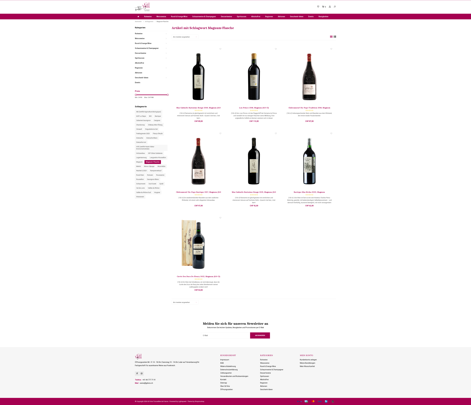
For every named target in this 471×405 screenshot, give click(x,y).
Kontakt (223, 380)
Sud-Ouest (152, 184)
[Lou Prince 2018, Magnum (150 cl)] (254, 77)
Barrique (158, 116)
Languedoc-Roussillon (158, 157)
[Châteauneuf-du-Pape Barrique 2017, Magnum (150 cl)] (198, 161)
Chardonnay (140, 125)
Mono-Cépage (149, 166)
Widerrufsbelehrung (228, 366)
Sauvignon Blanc (153, 179)
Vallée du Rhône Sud (143, 192)
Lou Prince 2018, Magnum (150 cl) (254, 108)
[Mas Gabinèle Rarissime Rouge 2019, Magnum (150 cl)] (198, 77)
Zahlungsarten (226, 373)
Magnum (139, 162)
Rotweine (148, 17)
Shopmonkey (199, 401)
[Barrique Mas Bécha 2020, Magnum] (309, 161)
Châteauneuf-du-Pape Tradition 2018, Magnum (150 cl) (309, 108)
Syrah (161, 184)
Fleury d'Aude (158, 133)
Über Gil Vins (225, 386)
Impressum (224, 360)
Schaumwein (140, 184)
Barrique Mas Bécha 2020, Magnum (309, 192)
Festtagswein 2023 (143, 133)
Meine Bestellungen (307, 363)
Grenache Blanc (151, 138)
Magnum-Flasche (162, 21)
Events (311, 17)
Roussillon (140, 179)
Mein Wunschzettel (307, 366)
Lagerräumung (141, 157)
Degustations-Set (151, 129)
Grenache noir (141, 142)
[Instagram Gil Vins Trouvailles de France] (141, 373)
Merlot (138, 166)
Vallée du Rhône (153, 188)
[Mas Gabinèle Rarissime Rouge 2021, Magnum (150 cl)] (254, 161)
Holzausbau (140, 153)
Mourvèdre (161, 166)
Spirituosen (241, 17)
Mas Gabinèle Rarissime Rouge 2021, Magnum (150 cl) (254, 192)
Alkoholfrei (255, 17)
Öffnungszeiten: (226, 389)
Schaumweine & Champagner (204, 17)
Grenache (139, 138)
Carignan (157, 120)
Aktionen (281, 17)
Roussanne (160, 175)
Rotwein (150, 175)
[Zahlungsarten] (299, 401)
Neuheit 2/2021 (141, 171)
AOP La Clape (141, 116)
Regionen (269, 17)
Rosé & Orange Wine (179, 17)
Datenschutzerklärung (229, 370)
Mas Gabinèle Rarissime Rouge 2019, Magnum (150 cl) (198, 108)
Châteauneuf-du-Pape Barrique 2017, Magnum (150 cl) (198, 192)
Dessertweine (226, 17)
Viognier (157, 192)
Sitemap (223, 383)
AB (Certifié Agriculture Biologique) (148, 112)
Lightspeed (182, 401)
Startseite (138, 21)
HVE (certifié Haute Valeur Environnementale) (145, 148)
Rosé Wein (140, 175)
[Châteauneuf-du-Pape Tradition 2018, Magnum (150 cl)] (309, 77)
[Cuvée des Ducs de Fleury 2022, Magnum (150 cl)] (198, 246)
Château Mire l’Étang (155, 125)
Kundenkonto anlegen (308, 360)
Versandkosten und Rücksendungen (234, 376)
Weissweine (161, 17)
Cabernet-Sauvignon (143, 120)
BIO (150, 116)
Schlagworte (149, 21)
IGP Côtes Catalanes (155, 153)
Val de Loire (140, 188)
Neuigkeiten (323, 17)
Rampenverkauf (155, 171)
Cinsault (139, 129)
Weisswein (140, 197)
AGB (222, 363)
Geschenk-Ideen (296, 17)
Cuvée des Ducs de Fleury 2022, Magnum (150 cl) (198, 276)
